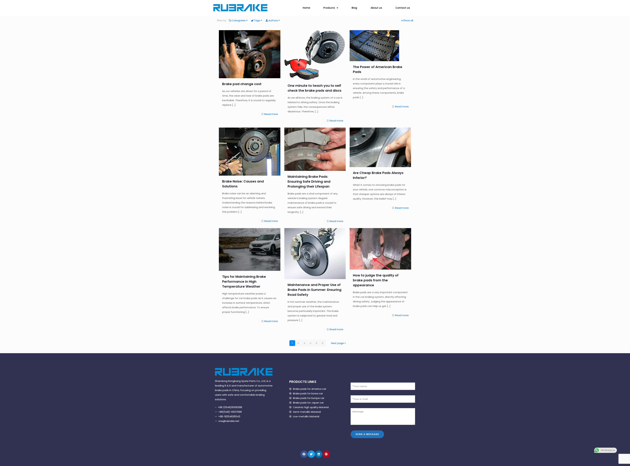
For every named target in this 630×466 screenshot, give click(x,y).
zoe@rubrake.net (228, 421)
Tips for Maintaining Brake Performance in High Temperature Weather (244, 281)
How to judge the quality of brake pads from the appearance (376, 280)
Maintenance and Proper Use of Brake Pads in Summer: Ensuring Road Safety (314, 290)
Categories (239, 20)
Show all (408, 20)
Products (329, 8)
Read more (271, 114)
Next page (337, 343)
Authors (273, 20)
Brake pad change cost (242, 84)
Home (306, 8)
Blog (354, 8)
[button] (304, 454)
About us (376, 8)
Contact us (402, 8)
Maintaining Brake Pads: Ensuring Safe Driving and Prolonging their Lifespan (309, 181)
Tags (257, 20)
